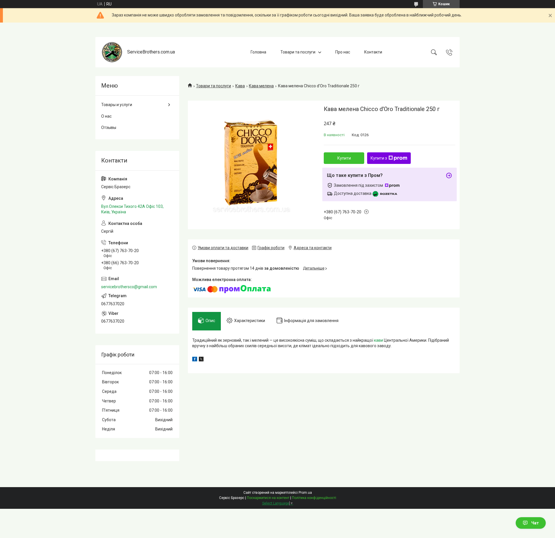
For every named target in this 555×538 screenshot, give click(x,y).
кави (378, 340)
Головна (258, 52)
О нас (106, 116)
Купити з (379, 158)
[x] (201, 360)
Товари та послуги (297, 52)
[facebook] (194, 360)
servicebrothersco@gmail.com (129, 286)
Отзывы (108, 127)
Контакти (373, 52)
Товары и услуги (116, 104)
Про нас (342, 52)
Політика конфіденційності (314, 498)
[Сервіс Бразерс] (112, 52)
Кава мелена (261, 86)
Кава (240, 86)
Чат (535, 523)
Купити (344, 158)
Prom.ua (305, 493)
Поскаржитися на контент (268, 498)
